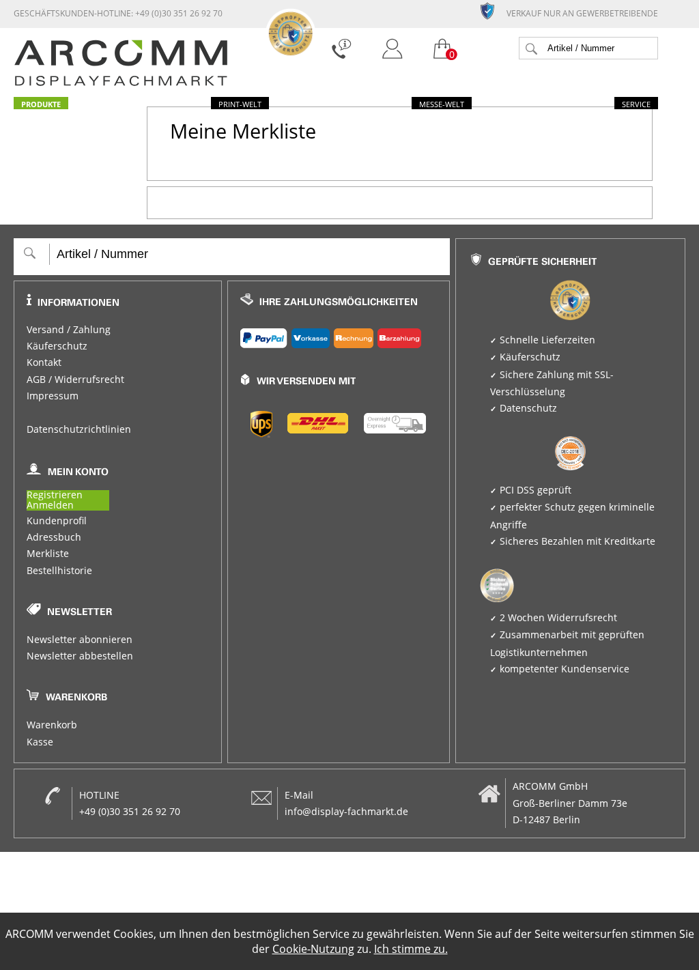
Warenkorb (52, 725)
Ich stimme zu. (411, 948)
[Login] (392, 50)
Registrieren (55, 495)
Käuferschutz (57, 346)
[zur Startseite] (121, 82)
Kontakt (44, 362)
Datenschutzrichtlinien (79, 429)
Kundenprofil (57, 521)
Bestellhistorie (59, 571)
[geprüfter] (493, 10)
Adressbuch (54, 537)
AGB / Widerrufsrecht (75, 379)
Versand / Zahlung (69, 330)
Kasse (40, 742)
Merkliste (48, 553)
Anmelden (50, 505)
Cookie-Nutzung (313, 948)
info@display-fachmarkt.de (346, 811)
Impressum (53, 396)
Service (636, 104)
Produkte (41, 104)
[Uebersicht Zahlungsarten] (338, 335)
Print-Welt (239, 104)
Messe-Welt (441, 104)
